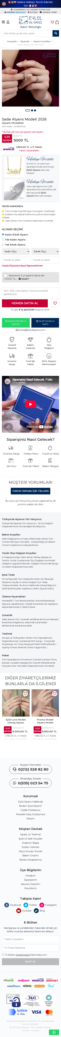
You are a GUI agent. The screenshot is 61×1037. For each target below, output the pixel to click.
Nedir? (25, 278)
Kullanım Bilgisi (30, 842)
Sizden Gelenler (30, 847)
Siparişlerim (30, 879)
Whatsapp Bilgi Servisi (16, 323)
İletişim (31, 818)
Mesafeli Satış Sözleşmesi (30, 814)
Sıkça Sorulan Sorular (30, 851)
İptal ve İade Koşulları (30, 838)
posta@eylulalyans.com (32, 330)
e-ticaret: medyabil (30, 1030)
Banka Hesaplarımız (30, 859)
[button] (27, 110)
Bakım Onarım (30, 855)
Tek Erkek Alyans (15, 244)
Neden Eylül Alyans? (30, 805)
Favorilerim (30, 888)
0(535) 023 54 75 (32, 783)
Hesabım (30, 875)
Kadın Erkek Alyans (16, 234)
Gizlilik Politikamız (30, 810)
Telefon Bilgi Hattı (46, 323)
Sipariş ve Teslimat (30, 834)
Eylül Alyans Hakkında (30, 801)
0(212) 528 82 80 (32, 769)
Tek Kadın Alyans (15, 239)
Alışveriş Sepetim (30, 884)
